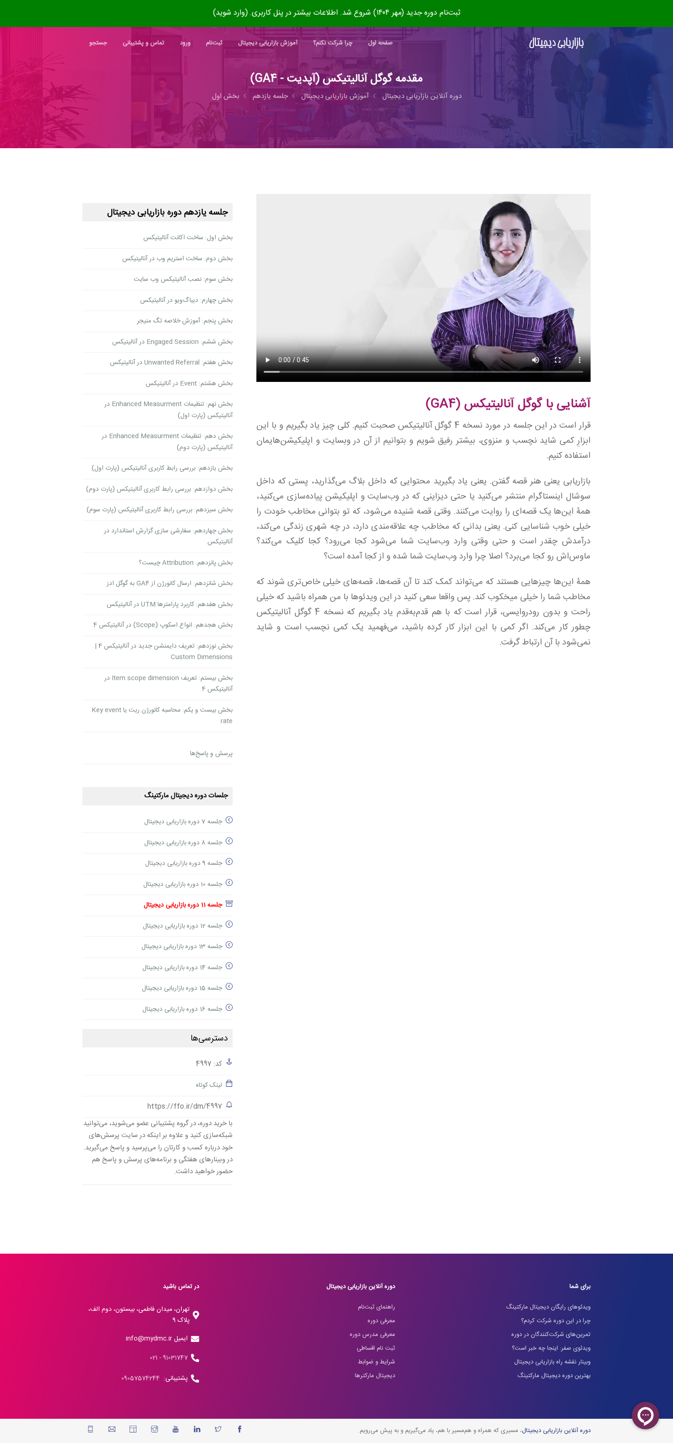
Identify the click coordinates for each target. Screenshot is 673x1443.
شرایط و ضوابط (376, 1362)
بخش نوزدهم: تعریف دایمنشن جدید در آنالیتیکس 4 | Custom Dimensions (164, 652)
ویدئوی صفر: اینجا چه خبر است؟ (551, 1348)
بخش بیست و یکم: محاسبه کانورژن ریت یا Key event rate (162, 716)
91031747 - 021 (169, 1358)
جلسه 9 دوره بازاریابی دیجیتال (183, 863)
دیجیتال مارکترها (375, 1376)
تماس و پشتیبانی (143, 43)
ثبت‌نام (214, 43)
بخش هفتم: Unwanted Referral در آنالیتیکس (171, 362)
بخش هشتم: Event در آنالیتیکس (189, 383)
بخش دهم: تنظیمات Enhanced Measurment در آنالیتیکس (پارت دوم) (167, 442)
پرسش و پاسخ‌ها (211, 753)
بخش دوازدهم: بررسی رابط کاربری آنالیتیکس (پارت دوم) (159, 489)
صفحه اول (380, 43)
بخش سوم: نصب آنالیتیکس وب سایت (183, 279)
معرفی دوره (381, 1321)
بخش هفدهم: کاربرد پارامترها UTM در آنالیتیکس (170, 604)
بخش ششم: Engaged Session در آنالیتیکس (172, 342)
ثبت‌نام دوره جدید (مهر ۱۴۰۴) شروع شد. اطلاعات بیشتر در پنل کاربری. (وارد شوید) (337, 13)
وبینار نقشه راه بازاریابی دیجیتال (552, 1362)
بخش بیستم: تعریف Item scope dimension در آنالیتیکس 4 (168, 684)
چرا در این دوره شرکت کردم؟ (556, 1321)
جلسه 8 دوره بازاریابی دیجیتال (183, 842)
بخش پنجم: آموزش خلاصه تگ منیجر (185, 321)
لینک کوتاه (209, 1085)
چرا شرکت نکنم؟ (333, 43)
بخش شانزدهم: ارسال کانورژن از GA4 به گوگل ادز (170, 583)
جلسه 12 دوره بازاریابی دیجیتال (182, 926)
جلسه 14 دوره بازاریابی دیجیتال (182, 967)
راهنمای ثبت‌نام (376, 1307)
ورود (185, 43)
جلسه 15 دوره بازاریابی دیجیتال (182, 988)
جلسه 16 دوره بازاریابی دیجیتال (182, 1009)
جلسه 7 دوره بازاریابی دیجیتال (183, 821)
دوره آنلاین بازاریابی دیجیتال (421, 96)
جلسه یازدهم (270, 96)
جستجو (98, 43)
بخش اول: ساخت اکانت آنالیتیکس (188, 237)
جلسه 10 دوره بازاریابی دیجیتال (182, 884)
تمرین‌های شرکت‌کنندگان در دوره (551, 1335)
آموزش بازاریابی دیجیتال (268, 43)
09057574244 (142, 1378)
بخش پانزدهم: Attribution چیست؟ (186, 563)
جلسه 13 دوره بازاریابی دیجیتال (181, 946)
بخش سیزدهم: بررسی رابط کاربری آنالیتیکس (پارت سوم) (160, 509)
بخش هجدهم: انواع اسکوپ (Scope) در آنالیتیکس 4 (163, 625)
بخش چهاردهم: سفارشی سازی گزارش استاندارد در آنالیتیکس (168, 537)
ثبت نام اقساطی (376, 1348)
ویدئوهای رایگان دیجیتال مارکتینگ (548, 1307)
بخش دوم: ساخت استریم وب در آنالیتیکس (177, 258)
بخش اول (225, 96)
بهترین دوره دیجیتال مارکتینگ (554, 1376)
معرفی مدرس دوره (372, 1335)
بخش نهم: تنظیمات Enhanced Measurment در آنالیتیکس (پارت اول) (168, 410)
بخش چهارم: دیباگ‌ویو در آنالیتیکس (186, 300)
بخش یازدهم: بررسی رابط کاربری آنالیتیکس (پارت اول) (162, 468)
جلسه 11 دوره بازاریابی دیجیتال (183, 905)
